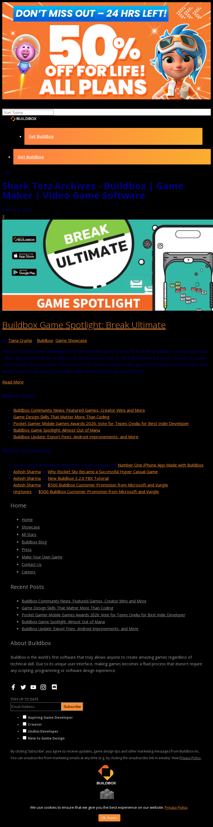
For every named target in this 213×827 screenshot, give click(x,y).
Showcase (31, 527)
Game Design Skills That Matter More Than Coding (61, 416)
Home (27, 519)
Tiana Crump (20, 340)
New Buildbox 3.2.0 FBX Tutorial (78, 478)
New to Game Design (46, 738)
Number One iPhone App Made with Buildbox (161, 465)
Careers (29, 571)
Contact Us (32, 564)
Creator (35, 724)
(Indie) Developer (43, 731)
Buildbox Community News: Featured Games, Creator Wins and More (79, 410)
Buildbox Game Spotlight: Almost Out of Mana (56, 430)
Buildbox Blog (34, 542)
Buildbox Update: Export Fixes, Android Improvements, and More (75, 436)
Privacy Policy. (190, 758)
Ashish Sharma (27, 471)
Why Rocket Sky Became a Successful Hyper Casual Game (103, 471)
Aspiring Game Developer (50, 717)
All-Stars (29, 534)
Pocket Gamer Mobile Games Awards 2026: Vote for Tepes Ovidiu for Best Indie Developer (101, 423)
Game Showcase (71, 340)
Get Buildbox (41, 136)
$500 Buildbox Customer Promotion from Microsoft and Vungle (108, 485)
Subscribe (72, 706)
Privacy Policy (176, 807)
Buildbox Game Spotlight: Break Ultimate (84, 325)
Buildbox (45, 340)
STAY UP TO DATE (24, 699)
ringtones (22, 491)
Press (27, 549)
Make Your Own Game (42, 557)
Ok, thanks (109, 818)
